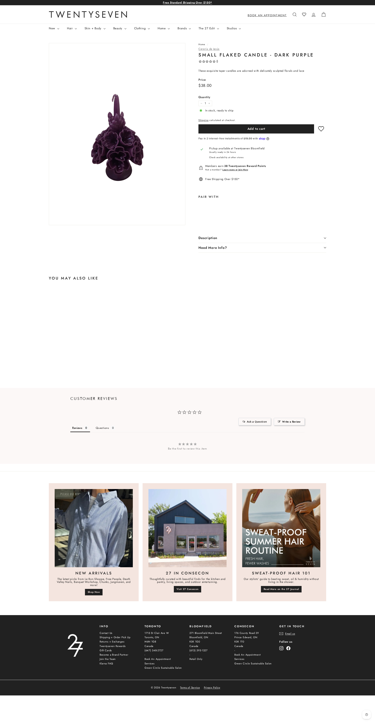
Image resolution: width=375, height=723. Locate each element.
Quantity (204, 97)
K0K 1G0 (194, 641)
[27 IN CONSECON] (187, 528)
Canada (149, 646)
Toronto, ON (152, 637)
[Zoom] (117, 134)
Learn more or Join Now (235, 169)
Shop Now (94, 592)
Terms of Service (190, 687)
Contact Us (106, 633)
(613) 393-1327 (198, 650)
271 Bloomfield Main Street (205, 633)
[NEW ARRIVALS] (94, 528)
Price (202, 80)
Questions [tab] (102, 427)
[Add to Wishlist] (321, 128)
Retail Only (196, 659)
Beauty (118, 28)
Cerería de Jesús (209, 49)
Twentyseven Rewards (112, 646)
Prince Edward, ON (245, 637)
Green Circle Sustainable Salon (163, 668)
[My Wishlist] (304, 14)
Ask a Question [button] (257, 421)
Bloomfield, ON (198, 637)
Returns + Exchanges (112, 641)
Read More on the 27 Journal (281, 589)
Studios (232, 28)
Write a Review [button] (291, 421)
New (52, 28)
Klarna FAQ (106, 663)
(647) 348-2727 (154, 650)
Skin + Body (93, 28)
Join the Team (108, 659)
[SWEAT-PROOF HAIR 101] (281, 528)
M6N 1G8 (150, 641)
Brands (183, 28)
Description (207, 238)
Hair (70, 28)
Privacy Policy (212, 687)
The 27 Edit (207, 28)
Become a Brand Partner (114, 655)
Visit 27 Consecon (188, 589)
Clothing (140, 28)
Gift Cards (106, 650)
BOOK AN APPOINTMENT (267, 15)
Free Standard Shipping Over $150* (187, 2)
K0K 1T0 (239, 641)
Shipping (203, 120)
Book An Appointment (158, 659)
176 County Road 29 (246, 633)
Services (149, 663)
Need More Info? (212, 247)
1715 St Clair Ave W (157, 633)
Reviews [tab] (77, 427)
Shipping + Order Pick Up (115, 637)
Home (162, 28)
